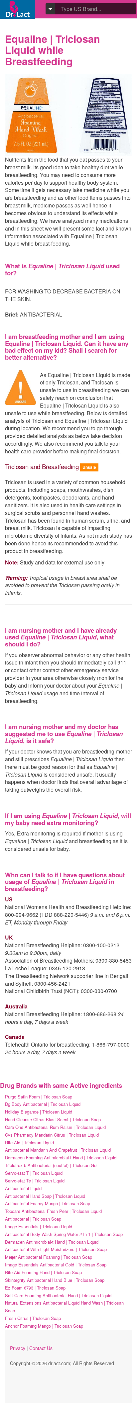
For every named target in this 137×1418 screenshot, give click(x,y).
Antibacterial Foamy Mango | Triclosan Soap (47, 1203)
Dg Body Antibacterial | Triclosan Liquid (42, 1104)
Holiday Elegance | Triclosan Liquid (38, 1112)
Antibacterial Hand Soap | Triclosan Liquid (45, 1196)
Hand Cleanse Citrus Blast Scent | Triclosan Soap (53, 1119)
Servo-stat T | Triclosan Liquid (34, 1173)
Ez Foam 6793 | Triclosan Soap (35, 1287)
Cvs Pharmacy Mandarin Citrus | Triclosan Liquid (52, 1135)
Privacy (17, 1348)
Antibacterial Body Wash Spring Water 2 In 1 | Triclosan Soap (64, 1234)
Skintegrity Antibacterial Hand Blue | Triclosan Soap (54, 1280)
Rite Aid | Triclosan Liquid (29, 1142)
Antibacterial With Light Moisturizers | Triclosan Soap (56, 1249)
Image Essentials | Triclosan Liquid (38, 1226)
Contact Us (41, 1348)
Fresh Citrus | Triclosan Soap (33, 1318)
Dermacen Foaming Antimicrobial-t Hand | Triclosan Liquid (60, 1157)
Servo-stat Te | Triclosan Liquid (35, 1180)
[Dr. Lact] (17, 9)
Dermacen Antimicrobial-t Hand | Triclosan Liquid (51, 1242)
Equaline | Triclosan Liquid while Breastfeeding (52, 49)
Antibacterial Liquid (23, 1188)
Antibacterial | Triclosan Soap (33, 1219)
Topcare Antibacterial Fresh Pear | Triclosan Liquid (53, 1211)
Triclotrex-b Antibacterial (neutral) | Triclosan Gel (51, 1165)
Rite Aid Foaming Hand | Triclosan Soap (43, 1272)
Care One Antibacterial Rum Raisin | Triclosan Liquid (55, 1127)
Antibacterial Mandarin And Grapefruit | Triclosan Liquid (58, 1150)
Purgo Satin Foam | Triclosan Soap (38, 1096)
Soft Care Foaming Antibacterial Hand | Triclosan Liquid (58, 1295)
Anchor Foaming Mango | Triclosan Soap (44, 1326)
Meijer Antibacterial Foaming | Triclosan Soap (48, 1257)
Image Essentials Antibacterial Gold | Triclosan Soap (55, 1264)
